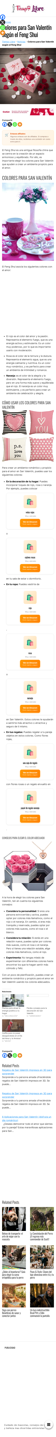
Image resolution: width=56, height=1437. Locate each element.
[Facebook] (4, 124)
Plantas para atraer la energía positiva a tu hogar (11, 1010)
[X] (9, 124)
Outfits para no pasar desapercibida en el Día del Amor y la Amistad (12, 1035)
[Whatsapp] (15, 124)
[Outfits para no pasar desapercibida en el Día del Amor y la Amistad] (13, 1025)
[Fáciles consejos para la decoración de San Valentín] (38, 1000)
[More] (20, 124)
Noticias (21, 41)
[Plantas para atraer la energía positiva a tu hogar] (13, 1000)
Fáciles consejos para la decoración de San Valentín (37, 1010)
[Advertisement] (28, 303)
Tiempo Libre (8, 41)
